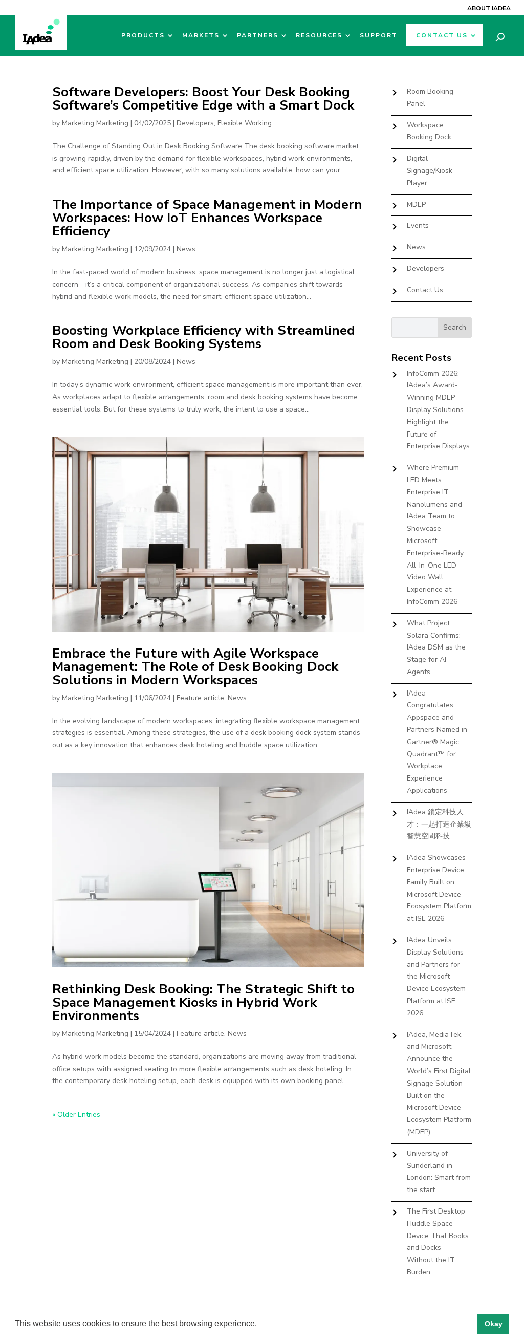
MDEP (416, 204)
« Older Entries (76, 1114)
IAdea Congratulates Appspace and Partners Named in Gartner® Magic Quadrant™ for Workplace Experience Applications (437, 741)
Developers (195, 123)
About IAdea (489, 8)
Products (143, 35)
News (186, 249)
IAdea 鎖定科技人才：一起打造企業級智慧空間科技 (439, 824)
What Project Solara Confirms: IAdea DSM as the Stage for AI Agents (436, 647)
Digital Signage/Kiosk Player (429, 171)
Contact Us (442, 35)
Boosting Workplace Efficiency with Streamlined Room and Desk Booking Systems (203, 337)
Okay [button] (494, 1323)
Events (418, 225)
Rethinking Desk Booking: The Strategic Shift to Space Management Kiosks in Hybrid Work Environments (203, 1002)
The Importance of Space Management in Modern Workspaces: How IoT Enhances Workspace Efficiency (207, 218)
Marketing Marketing (95, 123)
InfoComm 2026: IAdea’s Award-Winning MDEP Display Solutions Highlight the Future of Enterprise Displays (438, 410)
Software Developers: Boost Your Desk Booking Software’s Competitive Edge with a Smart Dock (203, 98)
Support (379, 35)
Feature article (200, 698)
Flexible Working (244, 123)
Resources (319, 35)
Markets (201, 35)
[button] (260, 1324)
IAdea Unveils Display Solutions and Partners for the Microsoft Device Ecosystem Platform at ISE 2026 (436, 976)
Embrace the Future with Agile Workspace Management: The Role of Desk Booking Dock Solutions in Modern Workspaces (195, 666)
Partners (257, 35)
